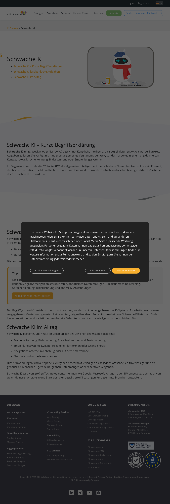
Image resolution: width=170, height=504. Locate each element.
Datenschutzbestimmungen (110, 250)
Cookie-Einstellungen (47, 270)
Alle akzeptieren (126, 270)
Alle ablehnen (98, 270)
